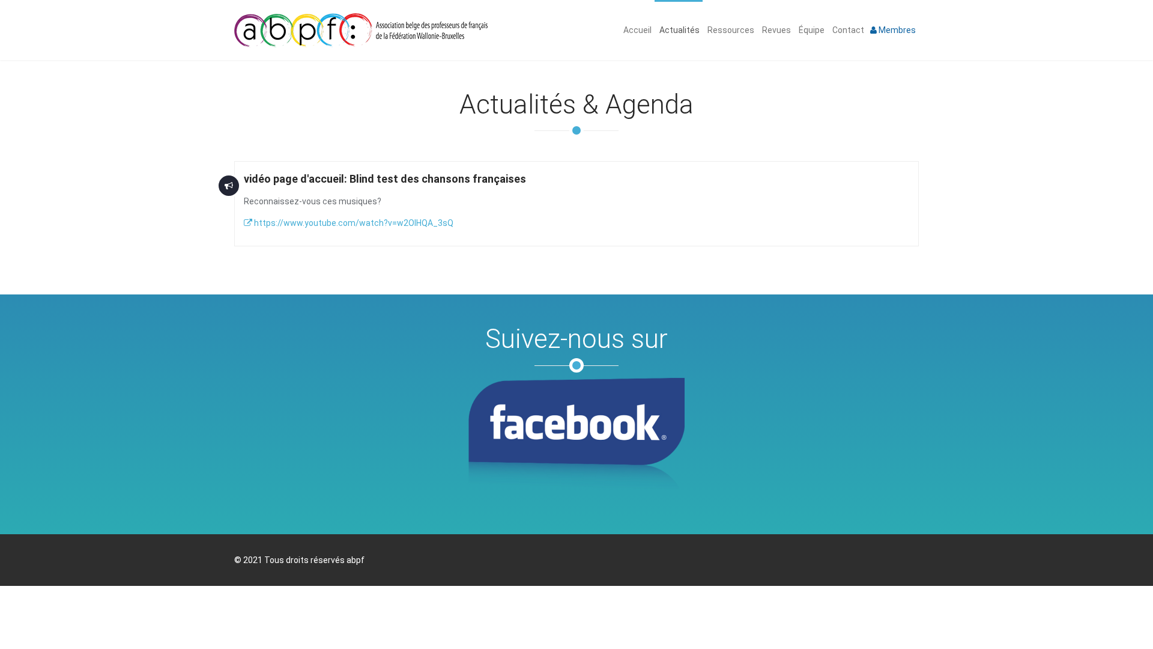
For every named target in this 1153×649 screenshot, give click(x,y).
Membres (896, 30)
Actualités (679, 30)
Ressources (730, 30)
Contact (847, 30)
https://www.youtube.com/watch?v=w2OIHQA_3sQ (352, 223)
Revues (775, 30)
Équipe (811, 30)
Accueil (637, 30)
